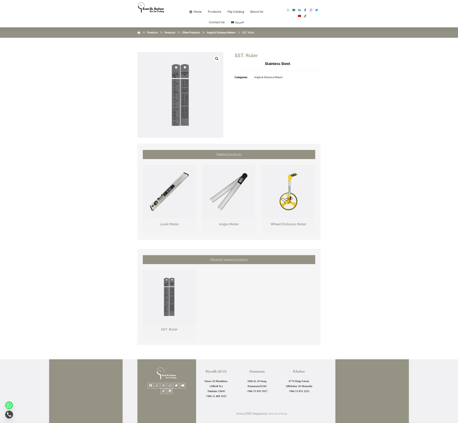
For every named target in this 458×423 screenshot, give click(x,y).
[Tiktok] (163, 391)
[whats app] (288, 10)
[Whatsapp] (157, 385)
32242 (263, 386)
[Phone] (9, 415)
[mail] (294, 10)
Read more (171, 232)
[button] (217, 58)
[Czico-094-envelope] (170, 385)
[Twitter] (317, 10)
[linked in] (299, 10)
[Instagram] (311, 10)
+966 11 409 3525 (216, 396)
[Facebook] (305, 10)
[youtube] (299, 16)
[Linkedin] (170, 391)
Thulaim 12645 (216, 391)
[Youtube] (183, 385)
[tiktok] (305, 16)
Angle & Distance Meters (268, 77)
